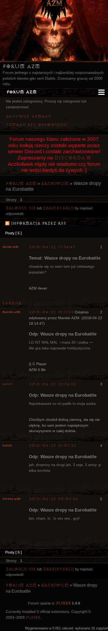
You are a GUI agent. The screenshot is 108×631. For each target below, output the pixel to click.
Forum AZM (21, 66)
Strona (11, 303)
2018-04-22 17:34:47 (52, 247)
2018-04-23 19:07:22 (52, 445)
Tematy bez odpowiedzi (37, 124)
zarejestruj (58, 208)
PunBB (63, 603)
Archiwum (55, 183)
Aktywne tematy (28, 116)
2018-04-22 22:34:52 (52, 384)
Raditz (7, 384)
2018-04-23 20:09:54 (53, 498)
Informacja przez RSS (38, 223)
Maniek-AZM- (11, 312)
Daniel (7, 445)
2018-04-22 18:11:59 (51, 312)
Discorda (69, 158)
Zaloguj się (21, 208)
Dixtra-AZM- (11, 499)
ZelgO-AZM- (10, 247)
